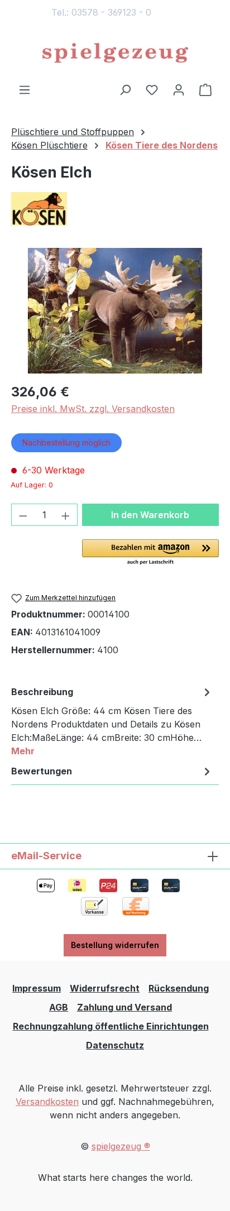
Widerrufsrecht (105, 988)
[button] (150, 552)
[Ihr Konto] (178, 89)
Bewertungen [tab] (41, 771)
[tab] (112, 720)
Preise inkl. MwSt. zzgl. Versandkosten (93, 408)
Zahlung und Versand (124, 1007)
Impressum (36, 988)
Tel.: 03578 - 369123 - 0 (101, 12)
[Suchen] (125, 89)
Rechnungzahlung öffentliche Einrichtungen (111, 1026)
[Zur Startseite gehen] (115, 53)
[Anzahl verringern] (23, 515)
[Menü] (24, 89)
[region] (115, 311)
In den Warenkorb (150, 514)
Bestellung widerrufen (115, 945)
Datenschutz (115, 1045)
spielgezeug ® (121, 1146)
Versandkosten (47, 1101)
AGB (58, 1007)
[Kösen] (115, 209)
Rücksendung (178, 988)
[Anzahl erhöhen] (66, 515)
